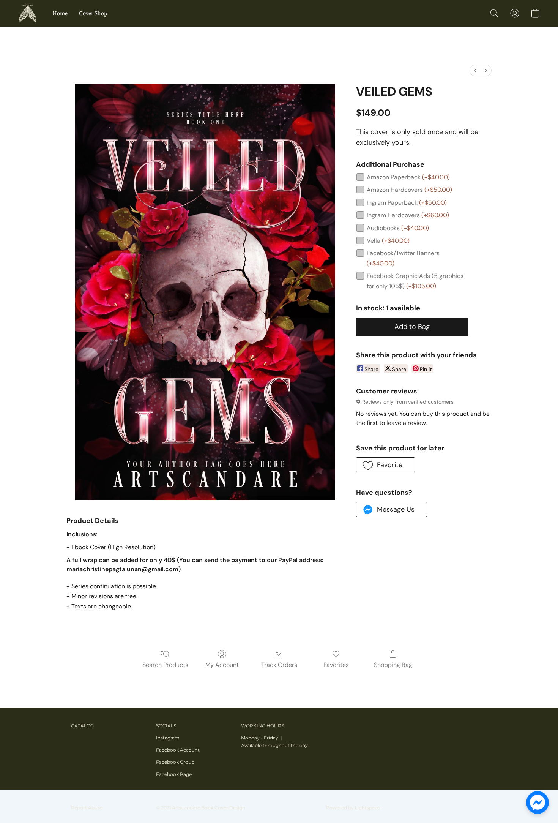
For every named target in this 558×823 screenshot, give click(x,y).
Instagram (168, 738)
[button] (27, 13)
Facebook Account (178, 750)
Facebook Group (175, 762)
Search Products (165, 665)
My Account (222, 665)
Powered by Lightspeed (353, 807)
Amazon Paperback (408, 177)
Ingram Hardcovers (408, 215)
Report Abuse (86, 807)
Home (60, 13)
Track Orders (279, 665)
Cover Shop (93, 13)
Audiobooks (398, 228)
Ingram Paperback (407, 203)
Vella (388, 241)
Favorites (336, 665)
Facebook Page (174, 774)
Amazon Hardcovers (409, 190)
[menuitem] (475, 70)
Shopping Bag (393, 665)
